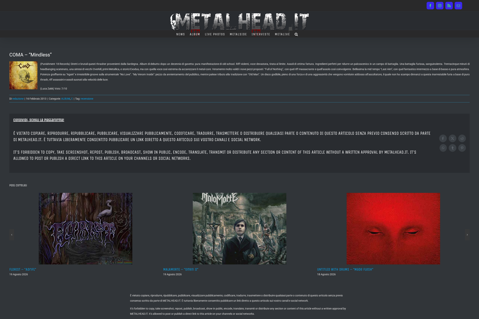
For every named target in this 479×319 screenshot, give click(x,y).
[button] (296, 34)
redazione (18, 98)
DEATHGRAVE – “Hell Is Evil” (338, 269)
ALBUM (65, 98)
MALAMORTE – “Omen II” (27, 269)
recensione (87, 98)
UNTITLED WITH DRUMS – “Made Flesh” (191, 269)
